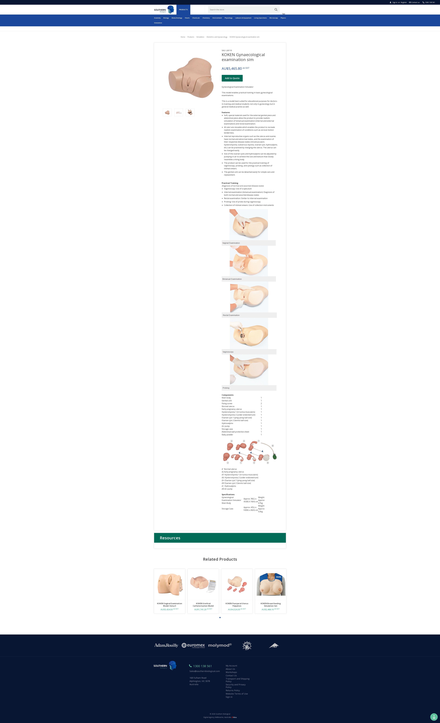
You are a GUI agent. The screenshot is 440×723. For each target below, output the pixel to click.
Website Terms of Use (237, 693)
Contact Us (231, 675)
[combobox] (244, 9)
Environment (217, 18)
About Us (230, 669)
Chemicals (196, 18)
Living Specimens (260, 18)
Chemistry (206, 18)
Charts (187, 18)
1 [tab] (220, 617)
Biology (166, 18)
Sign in (395, 2)
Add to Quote (232, 78)
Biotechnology (177, 18)
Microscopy (274, 18)
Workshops (231, 672)
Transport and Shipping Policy (238, 680)
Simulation (158, 23)
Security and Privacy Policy (236, 686)
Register (404, 2)
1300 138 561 (430, 2)
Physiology (228, 18)
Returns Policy (233, 690)
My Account (231, 665)
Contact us (416, 2)
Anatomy (157, 18)
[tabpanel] (169, 591)
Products (183, 9)
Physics (283, 18)
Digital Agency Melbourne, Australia (217, 717)
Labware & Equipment (243, 18)
